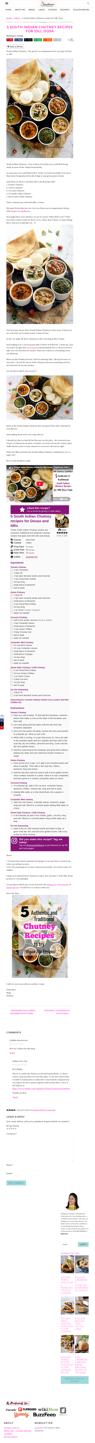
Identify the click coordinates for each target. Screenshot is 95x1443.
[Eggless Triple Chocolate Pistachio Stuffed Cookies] (67, 1273)
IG (40, 220)
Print (63, 530)
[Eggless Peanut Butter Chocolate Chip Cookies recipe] (67, 1352)
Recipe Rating (12, 1126)
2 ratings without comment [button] (42, 1110)
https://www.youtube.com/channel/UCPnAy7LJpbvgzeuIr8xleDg (41, 1089)
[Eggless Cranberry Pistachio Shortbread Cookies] (82, 1273)
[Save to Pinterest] (2, 727)
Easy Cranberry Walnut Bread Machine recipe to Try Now (81, 1365)
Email (9, 1173)
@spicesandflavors (35, 845)
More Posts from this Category (74, 1380)
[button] (58, 533)
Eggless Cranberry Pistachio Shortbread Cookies (82, 1284)
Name (9, 1165)
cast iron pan (32, 348)
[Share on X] (2, 724)
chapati (14, 211)
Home (9, 18)
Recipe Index (11, 1437)
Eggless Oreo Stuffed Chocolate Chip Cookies (67, 1325)
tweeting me (63, 885)
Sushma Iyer (31, 557)
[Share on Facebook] (2, 720)
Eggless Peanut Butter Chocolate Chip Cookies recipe (67, 1365)
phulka (24, 211)
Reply (12, 1053)
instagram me (12, 888)
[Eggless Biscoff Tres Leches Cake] (82, 1314)
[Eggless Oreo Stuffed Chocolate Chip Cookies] (67, 1314)
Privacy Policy (12, 1428)
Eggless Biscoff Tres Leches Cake (80, 1323)
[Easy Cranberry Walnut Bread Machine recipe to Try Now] (82, 1352)
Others (17, 18)
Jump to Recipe (16, 46)
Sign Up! (39, 1428)
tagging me (51, 885)
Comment (11, 1134)
